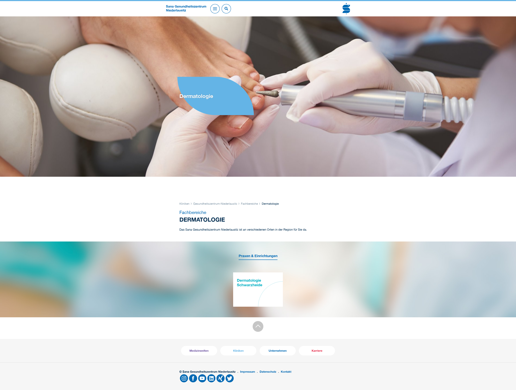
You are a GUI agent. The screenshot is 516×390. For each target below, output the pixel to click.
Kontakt (286, 371)
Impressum (247, 371)
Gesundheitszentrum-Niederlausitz (215, 203)
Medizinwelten (199, 350)
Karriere (317, 350)
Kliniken (184, 203)
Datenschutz (268, 371)
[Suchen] (226, 8)
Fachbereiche (249, 203)
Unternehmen (278, 350)
